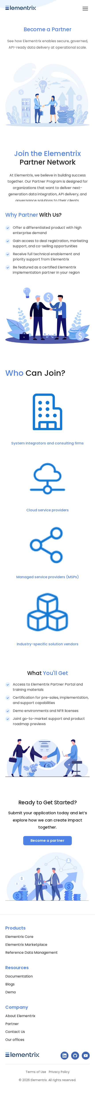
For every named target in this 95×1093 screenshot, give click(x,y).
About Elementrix (20, 1015)
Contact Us (15, 1031)
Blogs (10, 984)
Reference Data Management (31, 952)
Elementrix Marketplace (26, 944)
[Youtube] (86, 1056)
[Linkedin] (64, 1056)
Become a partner (47, 840)
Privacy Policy (59, 1072)
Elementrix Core (19, 936)
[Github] (75, 1056)
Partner (12, 1023)
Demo (10, 992)
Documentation (19, 976)
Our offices (14, 1039)
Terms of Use (36, 1072)
